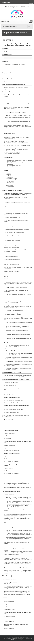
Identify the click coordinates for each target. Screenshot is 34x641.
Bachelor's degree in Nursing (10, 57)
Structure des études (10, 26)
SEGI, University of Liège (17, 639)
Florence (14, 64)
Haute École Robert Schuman (21, 637)
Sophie (6, 70)
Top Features (5, 2)
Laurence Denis (10, 638)
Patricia (7, 64)
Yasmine (22, 64)
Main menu (5, 21)
